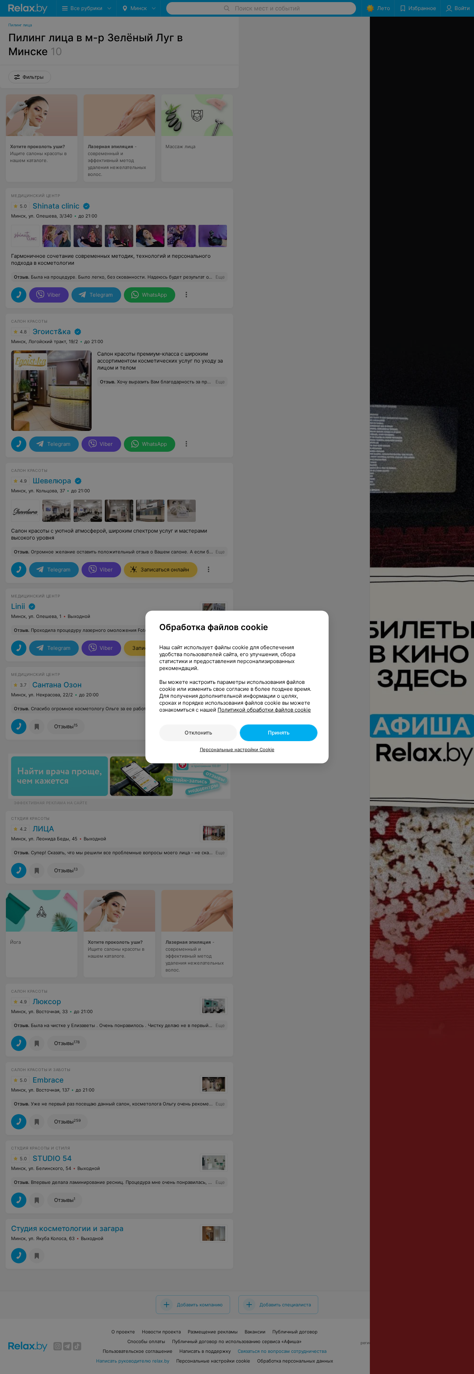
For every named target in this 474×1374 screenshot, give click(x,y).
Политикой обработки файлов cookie (264, 709)
